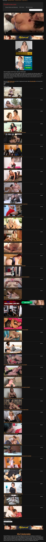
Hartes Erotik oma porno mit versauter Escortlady (13, 493)
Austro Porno (24, 0)
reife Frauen (12, 82)
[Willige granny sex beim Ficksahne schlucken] (24, 103)
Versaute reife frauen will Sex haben (11, 168)
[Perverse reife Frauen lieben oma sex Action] (24, 294)
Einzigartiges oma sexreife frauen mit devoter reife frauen (15, 132)
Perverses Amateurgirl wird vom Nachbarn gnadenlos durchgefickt (16, 276)
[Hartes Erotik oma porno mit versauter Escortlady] (24, 487)
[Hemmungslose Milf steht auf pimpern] (24, 175)
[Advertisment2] (24, 63)
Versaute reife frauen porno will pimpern (11, 517)
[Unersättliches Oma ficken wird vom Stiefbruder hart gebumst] (24, 198)
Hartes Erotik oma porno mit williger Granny (12, 505)
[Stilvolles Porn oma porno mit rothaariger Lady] (24, 416)
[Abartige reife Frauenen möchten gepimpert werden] (24, 210)
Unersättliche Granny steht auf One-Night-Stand (13, 253)
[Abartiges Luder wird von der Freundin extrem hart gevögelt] (24, 359)
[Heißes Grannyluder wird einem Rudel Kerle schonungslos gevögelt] (24, 382)
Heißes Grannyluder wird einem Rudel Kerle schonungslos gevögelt (17, 387)
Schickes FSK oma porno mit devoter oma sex (12, 241)
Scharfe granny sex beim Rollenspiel (11, 433)
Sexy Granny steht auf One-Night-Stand (11, 317)
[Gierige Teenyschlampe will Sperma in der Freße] (24, 439)
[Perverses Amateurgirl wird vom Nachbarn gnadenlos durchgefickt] (24, 271)
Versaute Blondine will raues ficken (10, 353)
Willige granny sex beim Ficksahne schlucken (12, 108)
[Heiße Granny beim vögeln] (24, 475)
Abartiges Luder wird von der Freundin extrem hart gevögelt (15, 364)
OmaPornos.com (10, 4)
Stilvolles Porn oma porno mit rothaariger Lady (13, 422)
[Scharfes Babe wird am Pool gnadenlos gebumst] (24, 150)
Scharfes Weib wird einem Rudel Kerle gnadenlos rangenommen (16, 409)
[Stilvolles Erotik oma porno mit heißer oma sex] (24, 138)
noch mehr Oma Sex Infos (8, 77)
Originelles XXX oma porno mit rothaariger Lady (13, 192)
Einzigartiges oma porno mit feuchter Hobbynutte (13, 340)
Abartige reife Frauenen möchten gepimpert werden (14, 216)
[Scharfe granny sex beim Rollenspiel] (24, 428)
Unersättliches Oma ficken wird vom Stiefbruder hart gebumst (15, 204)
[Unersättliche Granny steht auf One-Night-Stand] (24, 247)
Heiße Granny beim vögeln (9, 481)
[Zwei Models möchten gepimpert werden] (24, 223)
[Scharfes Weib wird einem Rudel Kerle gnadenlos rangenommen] (24, 404)
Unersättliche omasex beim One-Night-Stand (12, 97)
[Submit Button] (41, 10)
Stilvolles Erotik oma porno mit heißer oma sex (13, 143)
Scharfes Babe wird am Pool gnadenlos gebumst (13, 156)
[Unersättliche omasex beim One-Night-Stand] (24, 92)
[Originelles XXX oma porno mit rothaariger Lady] (24, 187)
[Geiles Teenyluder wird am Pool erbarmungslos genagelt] (24, 259)
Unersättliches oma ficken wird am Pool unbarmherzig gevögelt (16, 329)
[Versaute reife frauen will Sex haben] (24, 162)
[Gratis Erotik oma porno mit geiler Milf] (24, 283)
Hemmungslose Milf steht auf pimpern (11, 181)
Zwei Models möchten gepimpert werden (11, 229)
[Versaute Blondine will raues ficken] (24, 347)
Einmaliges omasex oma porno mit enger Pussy (13, 375)
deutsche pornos (18, 0)
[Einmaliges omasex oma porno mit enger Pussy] (24, 370)
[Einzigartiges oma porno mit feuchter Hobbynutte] (24, 335)
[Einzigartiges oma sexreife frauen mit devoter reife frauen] (24, 127)
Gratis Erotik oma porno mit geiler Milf (11, 288)
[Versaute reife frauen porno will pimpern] (24, 511)
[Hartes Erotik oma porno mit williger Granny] (24, 499)
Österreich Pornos (11, 0)
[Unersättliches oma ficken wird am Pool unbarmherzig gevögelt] (24, 323)
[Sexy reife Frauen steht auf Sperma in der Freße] (24, 462)
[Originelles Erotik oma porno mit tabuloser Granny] (24, 393)
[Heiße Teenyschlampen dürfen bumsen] (24, 115)
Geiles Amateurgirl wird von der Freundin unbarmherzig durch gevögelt (17, 455)
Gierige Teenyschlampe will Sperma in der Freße (13, 444)
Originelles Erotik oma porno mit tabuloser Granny (13, 398)
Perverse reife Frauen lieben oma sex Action (12, 299)
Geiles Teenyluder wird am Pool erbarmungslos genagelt (15, 265)
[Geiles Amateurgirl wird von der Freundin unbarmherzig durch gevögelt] (24, 450)
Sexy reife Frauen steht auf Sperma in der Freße (13, 468)
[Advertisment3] (24, 302)
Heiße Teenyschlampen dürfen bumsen (11, 121)
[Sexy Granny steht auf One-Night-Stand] (24, 310)
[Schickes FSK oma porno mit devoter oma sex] (24, 235)
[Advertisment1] (24, 48)
